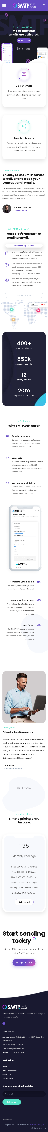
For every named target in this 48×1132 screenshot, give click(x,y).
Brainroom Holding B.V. (37, 1125)
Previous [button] (39, 767)
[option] (24, 50)
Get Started (24, 902)
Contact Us (6, 1074)
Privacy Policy (7, 1078)
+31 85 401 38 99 (16, 1053)
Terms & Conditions (9, 1070)
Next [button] (44, 767)
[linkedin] (3, 1023)
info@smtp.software (16, 1048)
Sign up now (25, 962)
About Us (6, 1066)
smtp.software (17, 1044)
